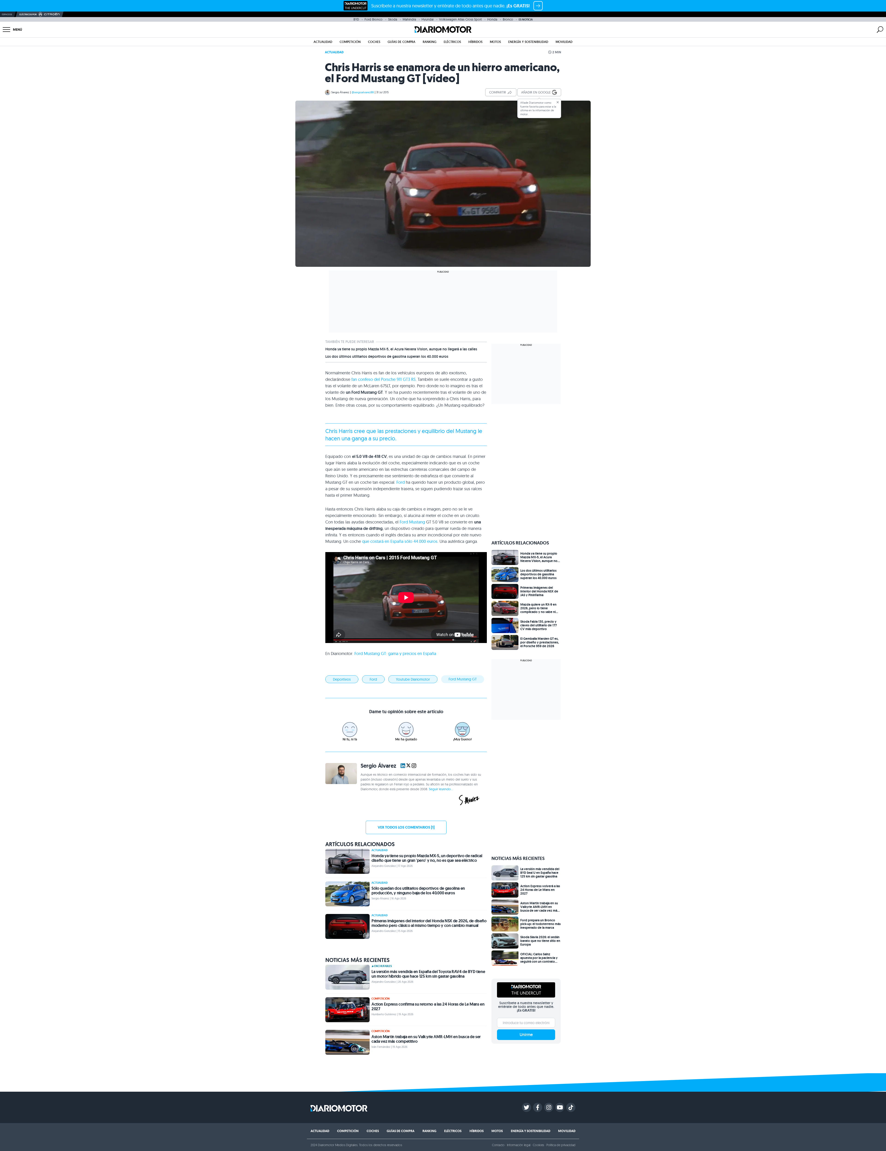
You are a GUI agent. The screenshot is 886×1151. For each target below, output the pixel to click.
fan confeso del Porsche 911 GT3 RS (383, 379)
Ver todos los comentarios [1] (406, 827)
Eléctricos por (28, 14)
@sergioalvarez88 (363, 92)
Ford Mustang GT (463, 679)
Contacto (498, 1145)
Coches (374, 42)
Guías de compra (401, 42)
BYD (356, 19)
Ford (400, 482)
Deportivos (342, 679)
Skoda (392, 19)
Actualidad (323, 42)
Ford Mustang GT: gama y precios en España (395, 653)
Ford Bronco (374, 19)
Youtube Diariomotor (413, 679)
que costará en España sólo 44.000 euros (399, 541)
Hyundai (428, 19)
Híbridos (475, 42)
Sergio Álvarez (340, 92)
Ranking (429, 42)
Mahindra (409, 19)
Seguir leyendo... (441, 789)
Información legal (519, 1145)
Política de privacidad (560, 1145)
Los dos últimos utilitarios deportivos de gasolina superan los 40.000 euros (386, 356)
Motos (495, 42)
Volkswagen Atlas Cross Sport (460, 19)
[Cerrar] (557, 102)
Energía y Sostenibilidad (528, 42)
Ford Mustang (412, 522)
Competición (350, 42)
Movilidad (564, 42)
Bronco (508, 19)
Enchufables (383, 966)
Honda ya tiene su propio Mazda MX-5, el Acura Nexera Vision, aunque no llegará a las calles (401, 349)
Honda (492, 19)
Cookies (538, 1145)
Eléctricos (452, 42)
